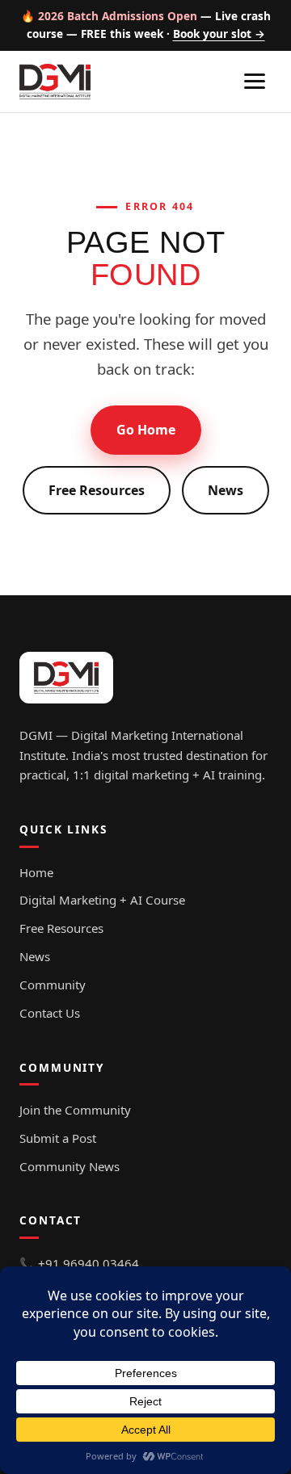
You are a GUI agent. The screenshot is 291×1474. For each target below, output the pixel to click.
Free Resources (96, 490)
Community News (69, 1166)
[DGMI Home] (55, 81)
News (225, 490)
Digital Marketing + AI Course (102, 900)
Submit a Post (57, 1138)
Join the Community (75, 1110)
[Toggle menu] (255, 81)
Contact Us (49, 1013)
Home (36, 872)
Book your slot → (219, 33)
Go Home (145, 430)
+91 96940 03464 (88, 1263)
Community (52, 984)
